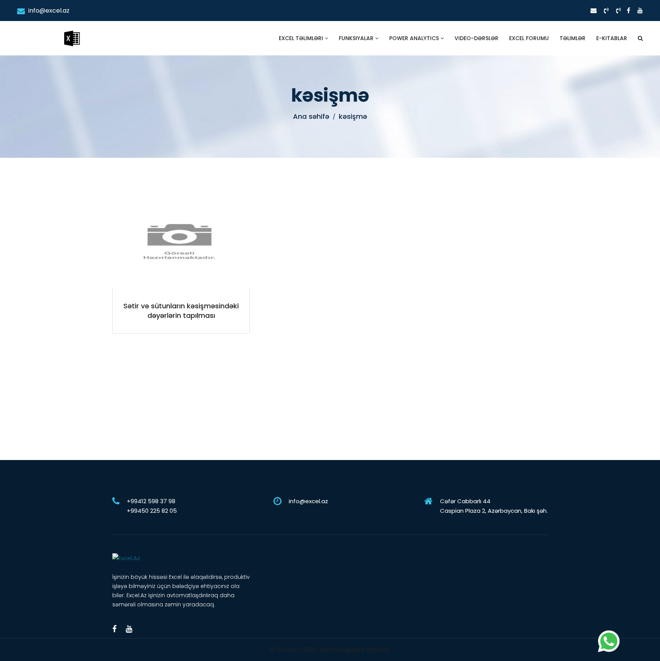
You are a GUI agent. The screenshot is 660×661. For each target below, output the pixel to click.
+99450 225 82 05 (152, 511)
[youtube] (640, 10)
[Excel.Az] (72, 30)
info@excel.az (48, 10)
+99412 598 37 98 (151, 501)
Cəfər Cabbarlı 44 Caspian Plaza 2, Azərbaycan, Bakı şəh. (494, 506)
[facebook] (628, 10)
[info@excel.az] (593, 10)
